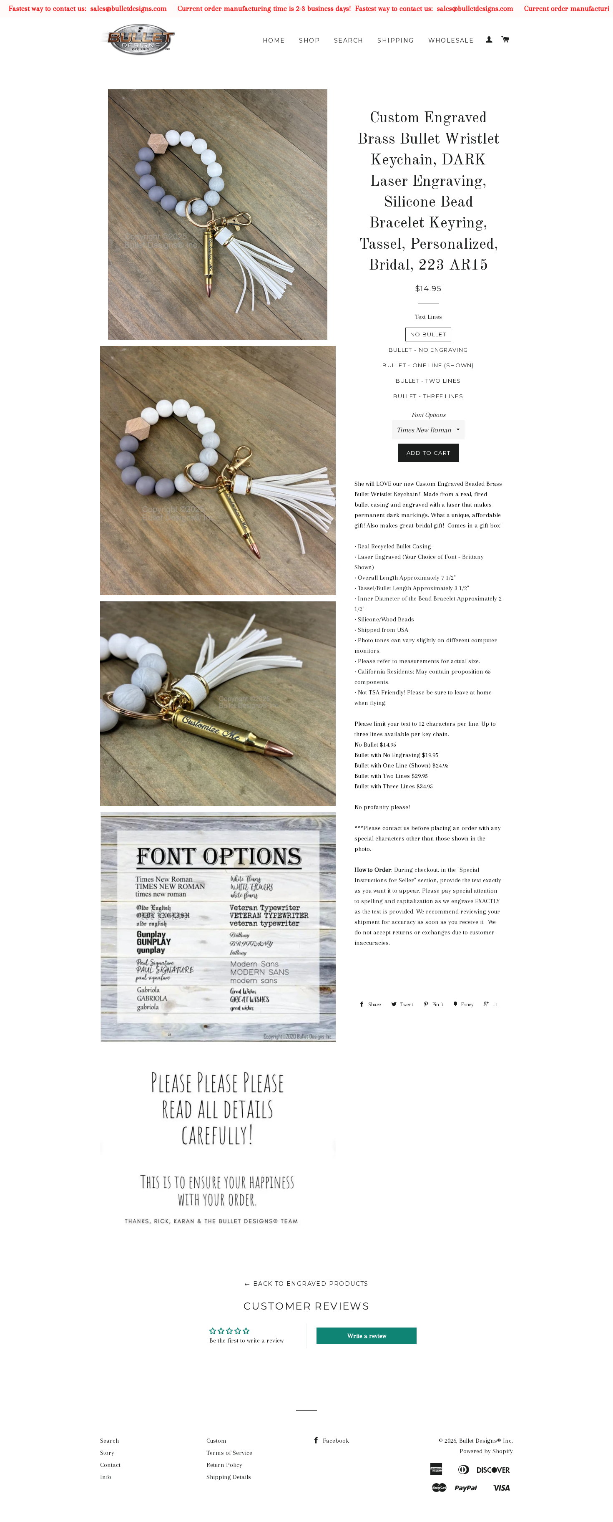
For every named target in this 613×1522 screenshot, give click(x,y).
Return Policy (224, 1465)
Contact (110, 1465)
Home (274, 40)
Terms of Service (229, 1452)
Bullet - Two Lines (428, 380)
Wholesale (451, 40)
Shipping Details (228, 1477)
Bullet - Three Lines (428, 396)
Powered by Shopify (486, 1451)
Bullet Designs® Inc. (486, 1440)
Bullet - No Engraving (428, 349)
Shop (309, 40)
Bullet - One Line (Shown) (428, 365)
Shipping (395, 40)
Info (105, 1477)
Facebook (335, 1440)
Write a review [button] (366, 1336)
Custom (216, 1440)
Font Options (428, 415)
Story (107, 1452)
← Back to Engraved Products (306, 1283)
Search (348, 40)
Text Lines (428, 317)
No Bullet (428, 334)
